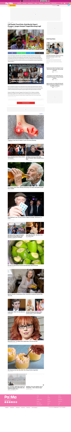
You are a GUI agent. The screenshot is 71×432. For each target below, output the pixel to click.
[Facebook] (52, 5)
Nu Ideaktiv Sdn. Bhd (56, 407)
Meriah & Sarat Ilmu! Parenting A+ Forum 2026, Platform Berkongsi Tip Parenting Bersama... (55, 69)
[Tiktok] (56, 5)
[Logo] (9, 3)
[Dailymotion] (58, 5)
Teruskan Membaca (26, 102)
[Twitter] (55, 5)
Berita (12, 22)
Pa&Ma (9, 22)
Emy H (53, 71)
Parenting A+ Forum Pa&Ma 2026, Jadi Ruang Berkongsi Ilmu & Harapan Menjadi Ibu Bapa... (55, 77)
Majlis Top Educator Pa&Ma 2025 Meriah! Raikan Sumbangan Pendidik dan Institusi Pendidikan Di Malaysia (54, 84)
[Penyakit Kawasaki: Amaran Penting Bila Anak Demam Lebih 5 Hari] (54, 48)
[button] (61, 3)
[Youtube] (57, 5)
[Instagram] (54, 5)
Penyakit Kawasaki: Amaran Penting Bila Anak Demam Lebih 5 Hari (54, 56)
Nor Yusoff (10, 27)
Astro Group (64, 407)
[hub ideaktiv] (64, 3)
